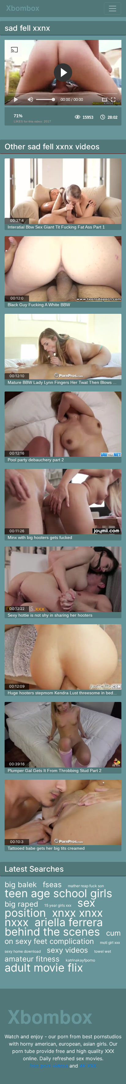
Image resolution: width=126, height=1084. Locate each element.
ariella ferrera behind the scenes (54, 927)
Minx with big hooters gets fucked (40, 537)
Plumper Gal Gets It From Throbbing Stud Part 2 (55, 770)
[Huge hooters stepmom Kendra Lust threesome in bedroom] (63, 657)
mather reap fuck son (86, 886)
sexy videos (67, 950)
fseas (52, 884)
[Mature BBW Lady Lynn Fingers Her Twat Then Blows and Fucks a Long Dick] (63, 346)
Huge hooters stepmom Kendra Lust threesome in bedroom (65, 692)
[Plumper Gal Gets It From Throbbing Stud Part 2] (63, 734)
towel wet (102, 951)
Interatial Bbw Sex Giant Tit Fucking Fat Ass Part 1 (56, 227)
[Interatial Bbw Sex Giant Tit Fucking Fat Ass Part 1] (63, 191)
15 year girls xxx (57, 905)
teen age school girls (58, 893)
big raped (21, 904)
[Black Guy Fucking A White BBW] (63, 269)
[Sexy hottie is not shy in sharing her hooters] (63, 579)
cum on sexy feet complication (63, 937)
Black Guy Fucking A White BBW (39, 304)
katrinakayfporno (80, 960)
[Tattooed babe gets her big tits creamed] (63, 812)
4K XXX (88, 1066)
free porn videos (49, 1066)
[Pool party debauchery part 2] (63, 424)
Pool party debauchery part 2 (36, 459)
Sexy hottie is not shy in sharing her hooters (50, 615)
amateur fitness (32, 959)
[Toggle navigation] (112, 8)
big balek (21, 884)
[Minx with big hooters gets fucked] (63, 501)
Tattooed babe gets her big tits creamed (46, 848)
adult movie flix (44, 967)
